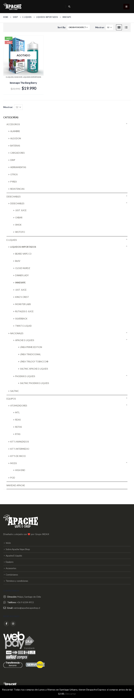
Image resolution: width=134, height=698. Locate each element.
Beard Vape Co (23, 253)
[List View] (126, 27)
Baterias (15, 145)
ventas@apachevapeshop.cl (26, 608)
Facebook (6, 623)
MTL (17, 412)
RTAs (17, 434)
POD (12, 477)
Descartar (70, 693)
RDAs (18, 419)
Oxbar (18, 217)
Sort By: (62, 27)
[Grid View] (119, 27)
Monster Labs (23, 304)
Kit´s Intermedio (19, 449)
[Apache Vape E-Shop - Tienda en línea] (12, 6)
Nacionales (16, 333)
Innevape (18, 77)
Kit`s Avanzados (19, 441)
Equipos (11, 398)
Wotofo (20, 232)
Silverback (21, 318)
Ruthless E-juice (24, 311)
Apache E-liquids (24, 340)
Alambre (15, 131)
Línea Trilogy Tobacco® (34, 361)
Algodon (15, 138)
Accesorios (13, 124)
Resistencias (17, 189)
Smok (18, 224)
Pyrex (13, 181)
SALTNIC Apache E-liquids (34, 368)
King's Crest (22, 297)
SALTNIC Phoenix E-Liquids (34, 383)
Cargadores (17, 153)
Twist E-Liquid (23, 326)
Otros (14, 174)
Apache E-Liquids (14, 555)
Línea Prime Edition (31, 347)
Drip (12, 160)
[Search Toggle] (69, 7)
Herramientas (18, 167)
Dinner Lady (22, 275)
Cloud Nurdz (22, 268)
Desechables (14, 196)
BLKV (17, 261)
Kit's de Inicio (18, 456)
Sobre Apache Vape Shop (18, 549)
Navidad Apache (16, 485)
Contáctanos (12, 574)
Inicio (8, 543)
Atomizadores (18, 405)
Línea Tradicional (30, 354)
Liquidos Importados (32, 77)
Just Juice (20, 210)
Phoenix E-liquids (25, 376)
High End (20, 470)
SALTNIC (14, 391)
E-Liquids (10, 77)
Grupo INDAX (42, 534)
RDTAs (18, 427)
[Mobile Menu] (126, 6)
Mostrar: (100, 27)
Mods (13, 463)
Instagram (13, 623)
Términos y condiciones (17, 581)
